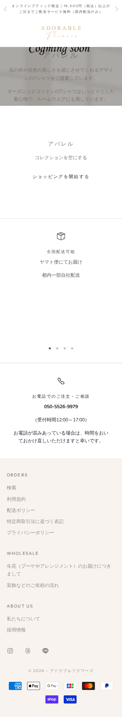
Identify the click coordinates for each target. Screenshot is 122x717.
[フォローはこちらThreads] (27, 650)
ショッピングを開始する (61, 177)
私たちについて (23, 619)
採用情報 (16, 630)
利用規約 (16, 499)
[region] (61, 284)
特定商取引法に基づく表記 (35, 521)
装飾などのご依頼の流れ (33, 585)
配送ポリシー (21, 510)
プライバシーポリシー (30, 532)
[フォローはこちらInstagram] (10, 650)
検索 (11, 488)
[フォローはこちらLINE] (45, 650)
